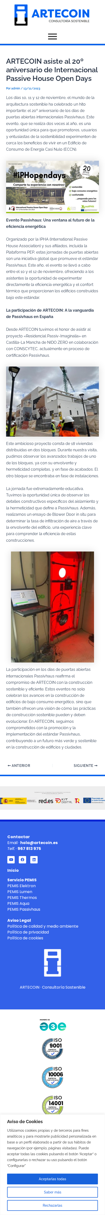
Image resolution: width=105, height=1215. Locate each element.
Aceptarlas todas (52, 1179)
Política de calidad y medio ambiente (42, 926)
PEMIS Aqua (18, 903)
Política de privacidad (28, 932)
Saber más (52, 1192)
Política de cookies (25, 938)
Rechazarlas (52, 1205)
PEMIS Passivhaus (23, 909)
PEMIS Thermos (22, 897)
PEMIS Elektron (21, 886)
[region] (52, 1164)
